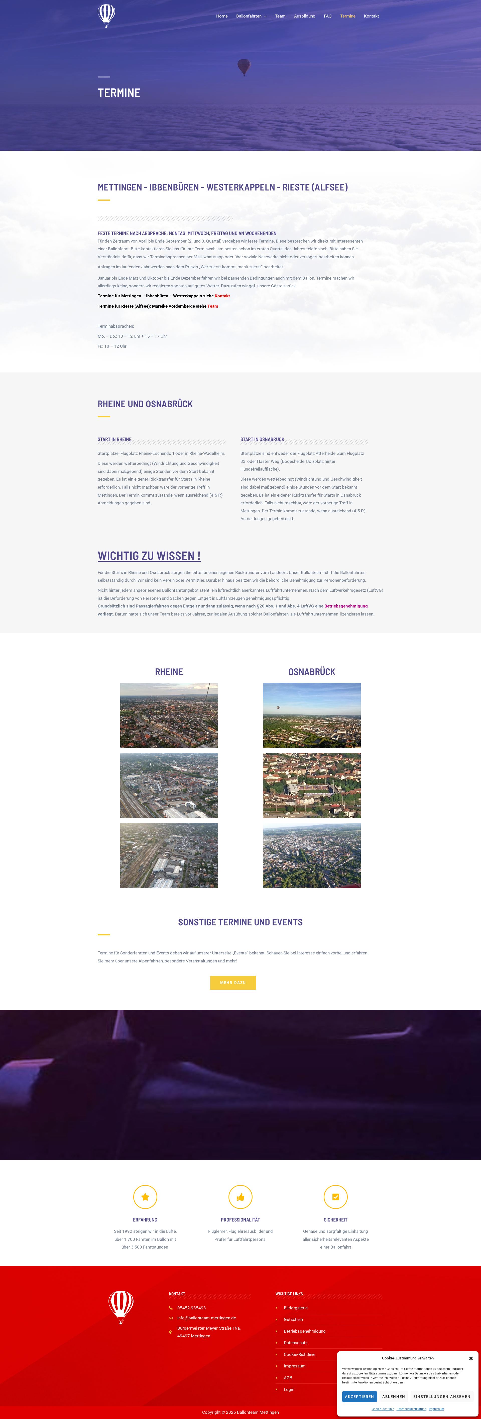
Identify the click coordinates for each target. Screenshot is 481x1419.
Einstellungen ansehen (442, 1396)
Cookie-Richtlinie (383, 1409)
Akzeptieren (359, 1396)
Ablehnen (393, 1396)
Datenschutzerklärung (411, 1409)
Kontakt (222, 295)
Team (212, 306)
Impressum (436, 1409)
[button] (470, 1358)
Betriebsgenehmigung (346, 606)
